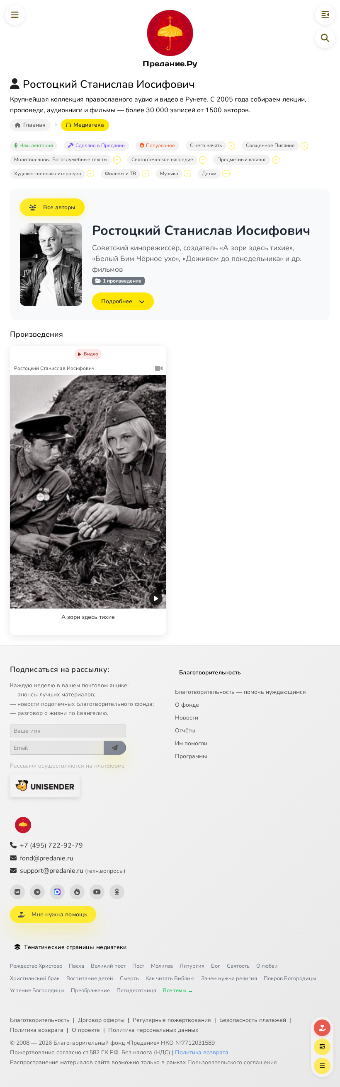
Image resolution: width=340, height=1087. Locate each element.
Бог (215, 966)
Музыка (169, 173)
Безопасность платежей (252, 1020)
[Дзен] (77, 891)
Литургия (192, 966)
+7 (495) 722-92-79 (51, 845)
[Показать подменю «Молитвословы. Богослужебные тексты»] (117, 160)
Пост (138, 966)
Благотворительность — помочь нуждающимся (240, 692)
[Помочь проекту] (322, 1027)
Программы (191, 756)
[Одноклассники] (116, 891)
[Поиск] (325, 38)
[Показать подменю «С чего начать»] (231, 146)
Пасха (76, 966)
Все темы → (178, 990)
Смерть (129, 978)
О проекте (86, 1030)
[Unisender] (45, 785)
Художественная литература (47, 173)
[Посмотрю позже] (155, 352)
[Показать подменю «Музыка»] (187, 173)
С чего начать (206, 145)
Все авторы (59, 207)
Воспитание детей (89, 978)
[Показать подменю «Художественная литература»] (90, 173)
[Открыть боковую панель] (325, 15)
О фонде (187, 705)
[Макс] (57, 891)
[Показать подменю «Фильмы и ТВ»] (145, 173)
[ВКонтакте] (17, 891)
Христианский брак (35, 978)
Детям (209, 173)
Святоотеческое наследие (162, 159)
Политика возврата (36, 1030)
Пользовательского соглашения (232, 1062)
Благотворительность (210, 672)
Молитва (162, 966)
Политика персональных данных (153, 1030)
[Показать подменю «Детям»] (226, 173)
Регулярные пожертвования (172, 1020)
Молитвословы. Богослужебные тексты (60, 159)
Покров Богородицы (290, 978)
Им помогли (191, 743)
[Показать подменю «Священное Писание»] (304, 146)
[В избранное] (137, 352)
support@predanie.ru (72, 870)
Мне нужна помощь (59, 914)
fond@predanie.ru (46, 858)
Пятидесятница (136, 990)
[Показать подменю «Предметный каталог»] (275, 160)
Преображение (90, 990)
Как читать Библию (170, 978)
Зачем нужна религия (229, 978)
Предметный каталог (241, 159)
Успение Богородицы (37, 990)
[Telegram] (37, 891)
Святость (238, 966)
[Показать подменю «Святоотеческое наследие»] (202, 160)
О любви (267, 966)
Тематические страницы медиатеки (75, 947)
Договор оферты (101, 1020)
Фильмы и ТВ (120, 173)
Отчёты (185, 730)
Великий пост (108, 966)
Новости (186, 718)
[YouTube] (97, 891)
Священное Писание (270, 145)
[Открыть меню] (15, 15)
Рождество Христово (36, 966)
